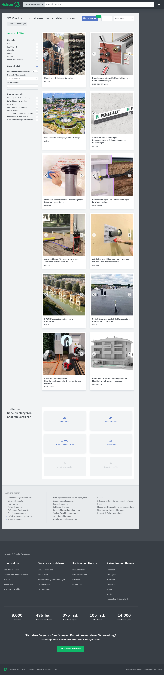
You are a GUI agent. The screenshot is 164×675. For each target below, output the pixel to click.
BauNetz (76, 580)
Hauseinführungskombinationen (66, 510)
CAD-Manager (44, 585)
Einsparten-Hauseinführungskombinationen (116, 507)
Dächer (100, 498)
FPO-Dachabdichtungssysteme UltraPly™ (62, 138)
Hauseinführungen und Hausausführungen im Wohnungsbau (110, 201)
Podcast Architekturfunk (117, 599)
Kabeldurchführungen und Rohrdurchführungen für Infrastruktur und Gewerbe (62, 381)
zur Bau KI (92, 18)
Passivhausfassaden (17, 513)
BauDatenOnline (79, 575)
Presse (7, 580)
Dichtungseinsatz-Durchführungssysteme (70, 498)
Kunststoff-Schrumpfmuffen (109, 513)
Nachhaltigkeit (14, 66)
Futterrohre (13, 504)
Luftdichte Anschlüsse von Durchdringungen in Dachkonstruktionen (63, 201)
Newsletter (43, 575)
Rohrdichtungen (15, 507)
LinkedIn (111, 585)
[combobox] (99, 4)
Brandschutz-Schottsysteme (64, 519)
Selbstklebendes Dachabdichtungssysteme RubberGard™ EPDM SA (111, 320)
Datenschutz (148, 669)
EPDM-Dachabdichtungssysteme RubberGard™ (58, 320)
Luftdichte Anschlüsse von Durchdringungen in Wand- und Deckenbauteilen (111, 260)
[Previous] (46, 54)
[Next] (82, 54)
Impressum (158, 669)
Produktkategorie (15, 94)
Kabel (99, 504)
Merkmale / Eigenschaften (17, 75)
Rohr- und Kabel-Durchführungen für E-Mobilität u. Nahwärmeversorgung (109, 380)
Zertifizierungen (13, 82)
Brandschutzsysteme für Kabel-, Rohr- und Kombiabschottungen (111, 79)
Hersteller (11, 40)
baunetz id (77, 585)
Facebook (111, 570)
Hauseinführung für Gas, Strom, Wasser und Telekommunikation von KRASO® (63, 260)
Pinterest (111, 580)
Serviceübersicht (45, 570)
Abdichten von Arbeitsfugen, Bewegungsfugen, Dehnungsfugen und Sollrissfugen (109, 140)
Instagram (111, 575)
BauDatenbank (78, 570)
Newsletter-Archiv (12, 589)
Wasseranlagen (14, 519)
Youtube (110, 594)
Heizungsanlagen (60, 504)
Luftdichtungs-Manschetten (20, 516)
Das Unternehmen (11, 570)
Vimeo (109, 589)
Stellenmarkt (44, 589)
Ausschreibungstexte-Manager (51, 580)
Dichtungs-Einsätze (60, 507)
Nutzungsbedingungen (134, 669)
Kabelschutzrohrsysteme (63, 501)
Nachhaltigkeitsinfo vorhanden (18, 71)
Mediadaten (9, 585)
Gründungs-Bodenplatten (19, 510)
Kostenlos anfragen (71, 649)
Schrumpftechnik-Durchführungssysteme (115, 501)
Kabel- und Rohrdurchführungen (58, 78)
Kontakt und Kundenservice (16, 575)
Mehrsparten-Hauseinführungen (111, 510)
